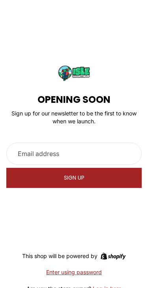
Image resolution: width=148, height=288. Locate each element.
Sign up (74, 178)
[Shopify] (113, 256)
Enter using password (74, 272)
